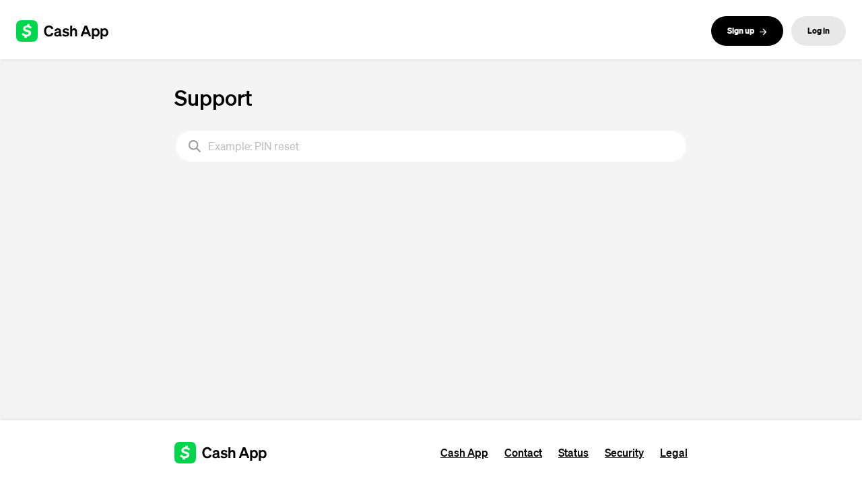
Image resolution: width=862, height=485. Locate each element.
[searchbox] (431, 146)
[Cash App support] (69, 31)
